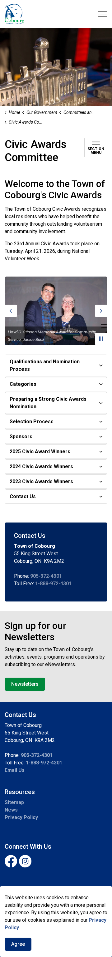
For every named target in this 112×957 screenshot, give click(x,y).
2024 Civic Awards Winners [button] (41, 466)
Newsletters (25, 684)
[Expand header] (102, 14)
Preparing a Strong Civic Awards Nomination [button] (48, 403)
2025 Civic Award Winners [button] (40, 451)
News (11, 810)
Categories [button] (23, 384)
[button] (56, 311)
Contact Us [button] (23, 496)
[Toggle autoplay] (101, 339)
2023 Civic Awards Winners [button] (41, 481)
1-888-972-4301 (53, 583)
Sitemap (14, 802)
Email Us (15, 770)
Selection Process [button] (32, 422)
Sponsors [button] (21, 436)
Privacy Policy (21, 817)
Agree (18, 944)
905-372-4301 (46, 576)
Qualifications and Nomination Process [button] (45, 365)
